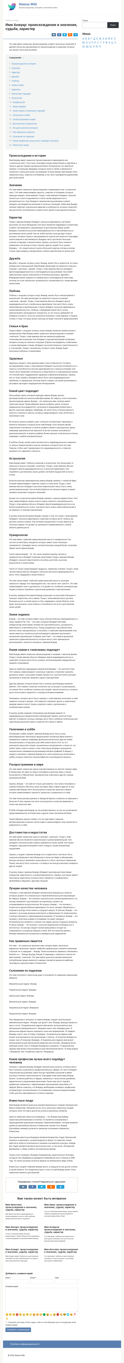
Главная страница (12, 20)
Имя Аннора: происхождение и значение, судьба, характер (21, 1228)
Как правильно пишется (24, 132)
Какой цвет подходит (21, 94)
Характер (16, 72)
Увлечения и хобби (21, 115)
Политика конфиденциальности (24, 1344)
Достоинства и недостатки (25, 123)
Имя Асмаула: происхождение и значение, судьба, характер (60, 1229)
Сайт (57, 1278)
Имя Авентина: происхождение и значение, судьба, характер (21, 1207)
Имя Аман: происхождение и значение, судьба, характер (60, 1206)
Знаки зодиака (19, 106)
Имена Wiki (28, 4)
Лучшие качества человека (25, 128)
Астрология (17, 98)
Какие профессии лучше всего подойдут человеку (36, 141)
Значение (16, 68)
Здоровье (16, 89)
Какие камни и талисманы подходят (29, 111)
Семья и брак (18, 85)
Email (33, 1278)
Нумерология (19, 102)
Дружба (15, 76)
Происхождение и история (24, 64)
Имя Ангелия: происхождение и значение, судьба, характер (61, 1250)
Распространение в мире (24, 119)
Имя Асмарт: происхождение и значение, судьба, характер (21, 1250)
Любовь (15, 81)
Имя (8, 1278)
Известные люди (21, 145)
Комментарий (11, 1286)
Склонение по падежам (23, 136)
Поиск (85, 20)
